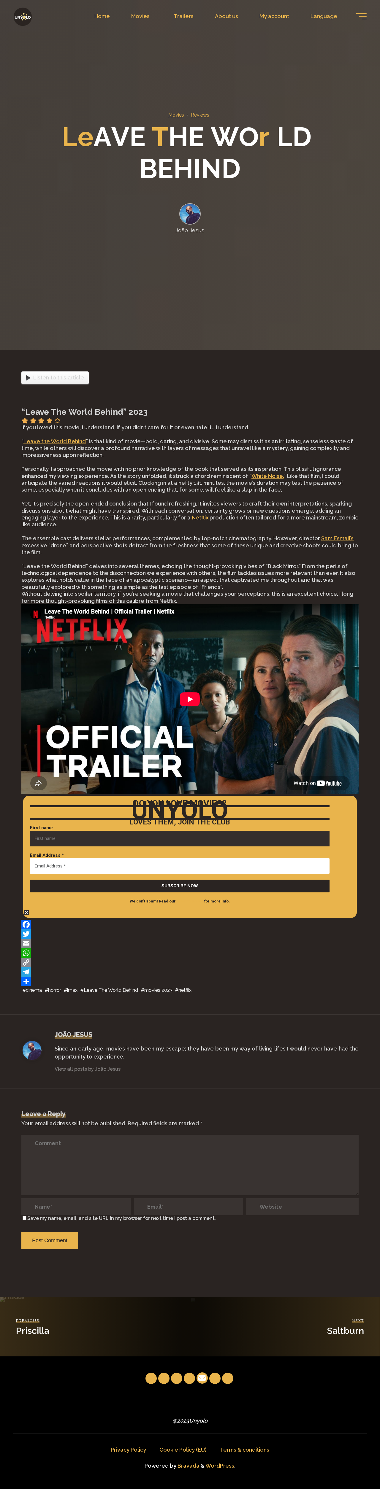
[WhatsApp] (190, 953)
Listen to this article (58, 377)
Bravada (188, 1466)
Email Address (47, 855)
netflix (184, 990)
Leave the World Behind (54, 441)
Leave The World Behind (111, 990)
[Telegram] (190, 972)
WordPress (219, 1466)
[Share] (190, 981)
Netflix (200, 517)
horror (54, 990)
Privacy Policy (128, 1450)
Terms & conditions (244, 1450)
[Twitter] (190, 934)
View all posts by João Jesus (88, 1069)
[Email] (190, 943)
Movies (176, 115)
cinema (34, 990)
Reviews (200, 115)
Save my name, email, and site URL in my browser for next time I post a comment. (121, 1218)
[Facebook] (190, 924)
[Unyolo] (22, 16)
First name (41, 827)
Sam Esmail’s (337, 538)
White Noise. (267, 476)
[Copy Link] (190, 962)
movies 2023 (158, 990)
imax (72, 990)
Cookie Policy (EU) (183, 1450)
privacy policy (190, 901)
